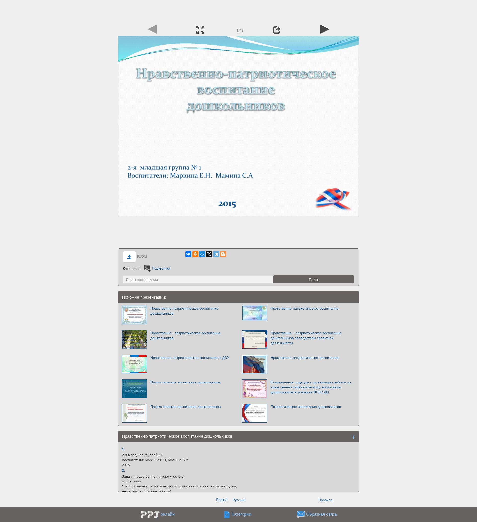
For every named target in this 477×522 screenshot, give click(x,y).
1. (123, 448)
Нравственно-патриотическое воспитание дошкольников (184, 311)
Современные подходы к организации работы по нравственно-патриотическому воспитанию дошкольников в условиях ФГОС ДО (311, 386)
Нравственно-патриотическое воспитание (305, 308)
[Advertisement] (238, 11)
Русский (239, 499)
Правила (325, 499)
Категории (241, 514)
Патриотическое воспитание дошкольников (185, 381)
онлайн (168, 514)
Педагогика (161, 268)
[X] (209, 254)
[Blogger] (223, 254)
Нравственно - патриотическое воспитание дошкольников (185, 335)
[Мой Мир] (202, 254)
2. (123, 470)
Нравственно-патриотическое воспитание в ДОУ (189, 357)
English (222, 499)
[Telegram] (216, 254)
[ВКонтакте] (188, 254)
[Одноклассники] (195, 254)
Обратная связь (321, 514)
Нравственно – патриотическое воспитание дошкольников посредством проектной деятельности (306, 337)
